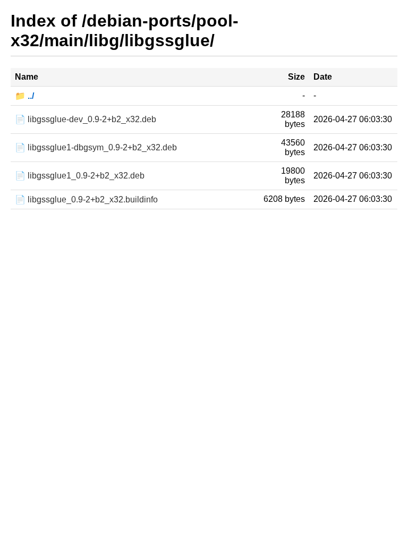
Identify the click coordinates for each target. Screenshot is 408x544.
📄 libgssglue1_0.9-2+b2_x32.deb (79, 175)
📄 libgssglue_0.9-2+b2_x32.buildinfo (86, 199)
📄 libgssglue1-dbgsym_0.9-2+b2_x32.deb (96, 147)
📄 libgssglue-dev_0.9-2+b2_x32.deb (85, 119)
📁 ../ (24, 95)
